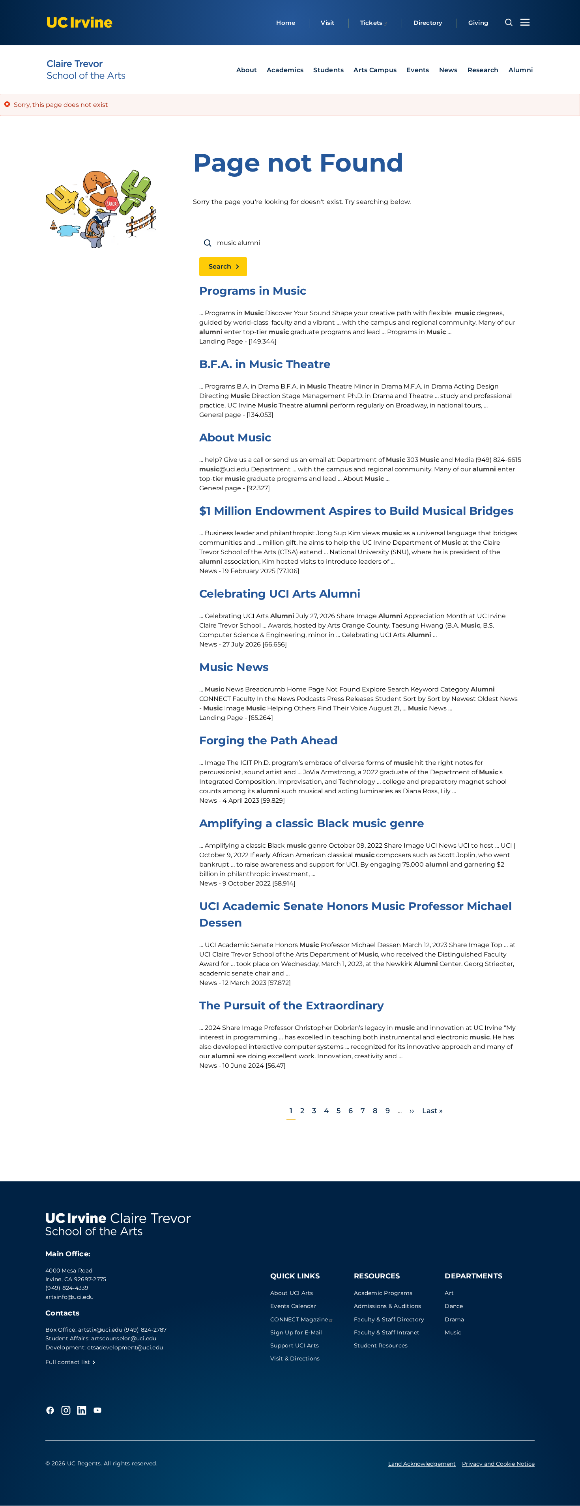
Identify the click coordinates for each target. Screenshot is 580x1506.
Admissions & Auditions (387, 1306)
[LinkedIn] (81, 1410)
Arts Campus (375, 70)
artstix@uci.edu (100, 1329)
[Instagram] (66, 1410)
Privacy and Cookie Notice (498, 1463)
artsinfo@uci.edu (69, 1296)
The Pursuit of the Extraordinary (291, 1005)
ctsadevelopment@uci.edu (125, 1347)
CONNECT (299, 1319)
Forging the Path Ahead (268, 740)
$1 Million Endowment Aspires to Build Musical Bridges (356, 511)
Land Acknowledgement (422, 1463)
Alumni (521, 70)
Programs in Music (253, 290)
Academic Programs (383, 1293)
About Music (235, 437)
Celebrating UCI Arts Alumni (279, 593)
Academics (285, 70)
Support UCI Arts (294, 1345)
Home (285, 22)
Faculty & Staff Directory (389, 1319)
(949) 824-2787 (145, 1329)
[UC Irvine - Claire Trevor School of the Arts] (86, 69)
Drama (454, 1319)
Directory (427, 22)
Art (449, 1293)
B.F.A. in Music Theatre (265, 364)
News (448, 70)
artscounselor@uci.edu (123, 1338)
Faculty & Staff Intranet (386, 1332)
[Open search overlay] (509, 22)
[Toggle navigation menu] (525, 22)
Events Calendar (293, 1306)
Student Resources (381, 1345)
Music (453, 1332)
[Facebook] (50, 1410)
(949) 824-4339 (67, 1287)
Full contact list (68, 1362)
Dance (454, 1306)
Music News (234, 667)
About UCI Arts (291, 1293)
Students (328, 70)
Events (417, 70)
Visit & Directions (295, 1358)
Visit (327, 22)
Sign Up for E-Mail (296, 1332)
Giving (478, 22)
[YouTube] (97, 1410)
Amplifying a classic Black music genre (311, 823)
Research (483, 70)
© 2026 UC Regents (73, 1463)
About (246, 70)
